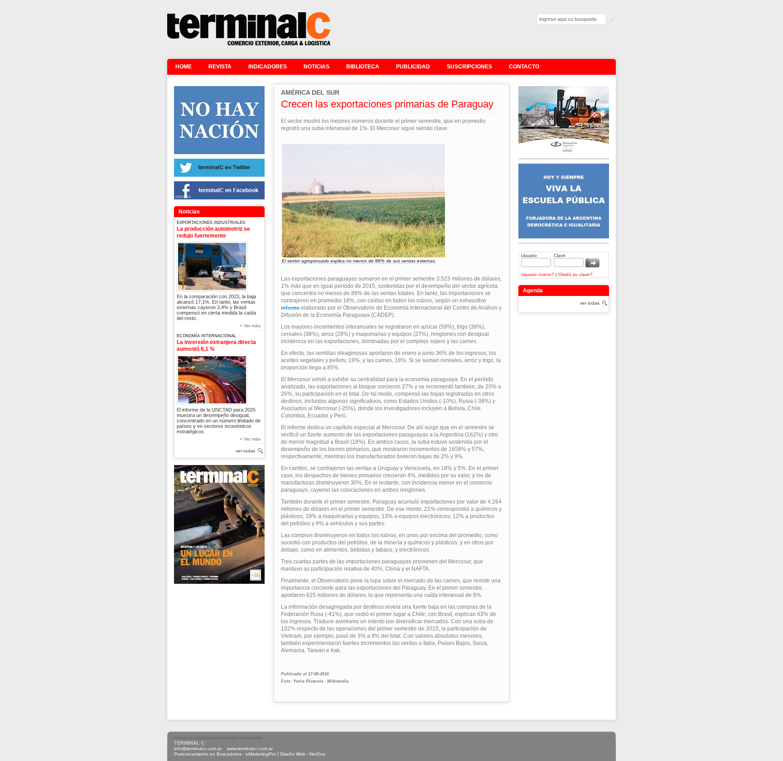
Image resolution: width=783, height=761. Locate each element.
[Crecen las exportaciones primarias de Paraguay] (248, 45)
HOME (183, 66)
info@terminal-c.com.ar (198, 748)
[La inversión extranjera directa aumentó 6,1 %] (212, 378)
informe (290, 307)
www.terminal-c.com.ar (250, 748)
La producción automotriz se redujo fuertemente (213, 232)
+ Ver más (250, 325)
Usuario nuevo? (537, 274)
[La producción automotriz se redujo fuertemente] (212, 264)
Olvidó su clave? (575, 274)
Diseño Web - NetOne (303, 753)
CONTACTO (524, 66)
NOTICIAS (316, 66)
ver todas (245, 450)
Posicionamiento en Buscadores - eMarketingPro (225, 753)
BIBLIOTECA (362, 66)
